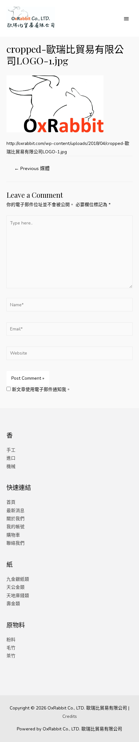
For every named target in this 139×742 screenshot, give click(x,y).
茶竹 (11, 656)
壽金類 (13, 604)
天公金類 (15, 587)
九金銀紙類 (17, 579)
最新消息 (15, 511)
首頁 (11, 502)
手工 (11, 450)
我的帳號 (15, 527)
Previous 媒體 (32, 168)
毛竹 (11, 648)
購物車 (13, 535)
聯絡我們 (15, 543)
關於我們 (15, 519)
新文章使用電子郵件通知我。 (41, 389)
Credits (69, 716)
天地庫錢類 (17, 596)
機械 (11, 466)
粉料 (11, 640)
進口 (11, 458)
